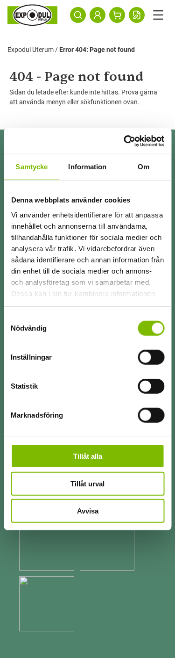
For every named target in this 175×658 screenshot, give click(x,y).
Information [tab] (87, 167)
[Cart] (117, 15)
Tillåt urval (87, 483)
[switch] (151, 357)
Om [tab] (143, 167)
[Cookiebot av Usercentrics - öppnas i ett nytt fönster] (124, 141)
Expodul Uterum (30, 49)
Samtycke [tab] (31, 167)
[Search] (78, 15)
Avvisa (87, 511)
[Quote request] (137, 15)
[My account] (97, 15)
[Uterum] (32, 15)
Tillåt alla (87, 456)
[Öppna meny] (158, 15)
